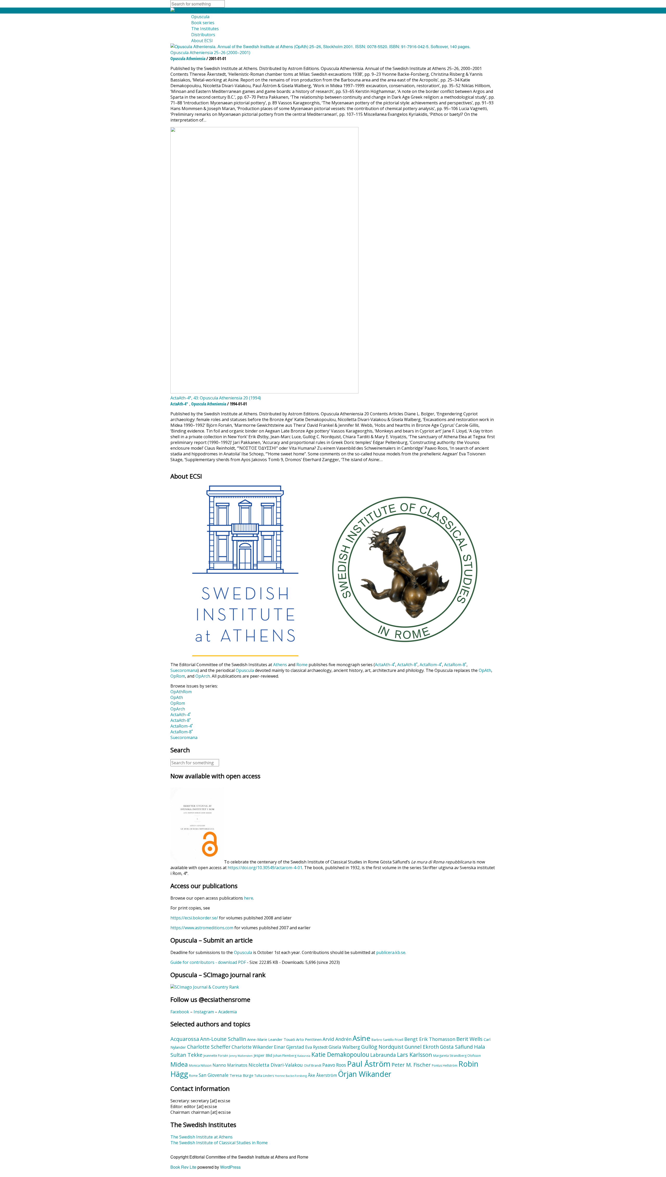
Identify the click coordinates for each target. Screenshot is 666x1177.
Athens (280, 664)
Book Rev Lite (183, 1167)
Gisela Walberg (344, 1047)
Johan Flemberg (284, 1055)
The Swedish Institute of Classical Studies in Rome (219, 1143)
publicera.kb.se (390, 952)
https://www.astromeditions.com (201, 928)
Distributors (203, 34)
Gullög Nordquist (382, 1046)
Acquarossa (184, 1038)
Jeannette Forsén (215, 1055)
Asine (361, 1038)
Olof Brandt (312, 1065)
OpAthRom (181, 692)
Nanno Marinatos (230, 1065)
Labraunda (383, 1055)
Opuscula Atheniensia (187, 58)
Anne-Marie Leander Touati (271, 1039)
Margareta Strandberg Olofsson (457, 1055)
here (248, 898)
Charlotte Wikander (252, 1047)
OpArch (202, 676)
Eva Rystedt (316, 1047)
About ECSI (202, 40)
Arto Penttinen (309, 1039)
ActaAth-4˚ (385, 664)
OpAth (485, 670)
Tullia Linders (264, 1075)
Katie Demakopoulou (340, 1054)
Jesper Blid (263, 1055)
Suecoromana (183, 670)
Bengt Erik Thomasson (429, 1039)
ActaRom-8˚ (455, 664)
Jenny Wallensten (241, 1056)
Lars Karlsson (414, 1054)
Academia (227, 1012)
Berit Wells (469, 1038)
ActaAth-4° (179, 404)
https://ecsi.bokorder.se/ (194, 918)
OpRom (177, 676)
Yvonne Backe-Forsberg (291, 1076)
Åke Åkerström (322, 1075)
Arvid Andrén (337, 1039)
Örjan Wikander (364, 1074)
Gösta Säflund (456, 1047)
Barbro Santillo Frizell (387, 1040)
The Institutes (205, 28)
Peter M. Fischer (411, 1064)
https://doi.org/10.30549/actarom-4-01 (265, 867)
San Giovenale (213, 1075)
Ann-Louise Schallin (223, 1039)
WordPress (230, 1167)
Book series (202, 23)
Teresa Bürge (241, 1075)
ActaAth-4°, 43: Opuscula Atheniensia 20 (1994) (215, 398)
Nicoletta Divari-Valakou (275, 1065)
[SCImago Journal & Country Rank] (204, 987)
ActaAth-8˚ (407, 664)
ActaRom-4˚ (431, 664)
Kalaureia (303, 1056)
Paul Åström (368, 1064)
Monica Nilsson (200, 1065)
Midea (179, 1064)
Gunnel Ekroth (422, 1047)
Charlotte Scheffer (208, 1047)
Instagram (204, 1012)
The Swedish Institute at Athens (201, 1137)
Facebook (179, 1012)
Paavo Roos (334, 1065)
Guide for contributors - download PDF (208, 962)
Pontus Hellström (444, 1065)
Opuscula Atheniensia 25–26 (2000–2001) (210, 52)
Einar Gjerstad (289, 1047)
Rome (302, 664)
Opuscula (200, 17)
